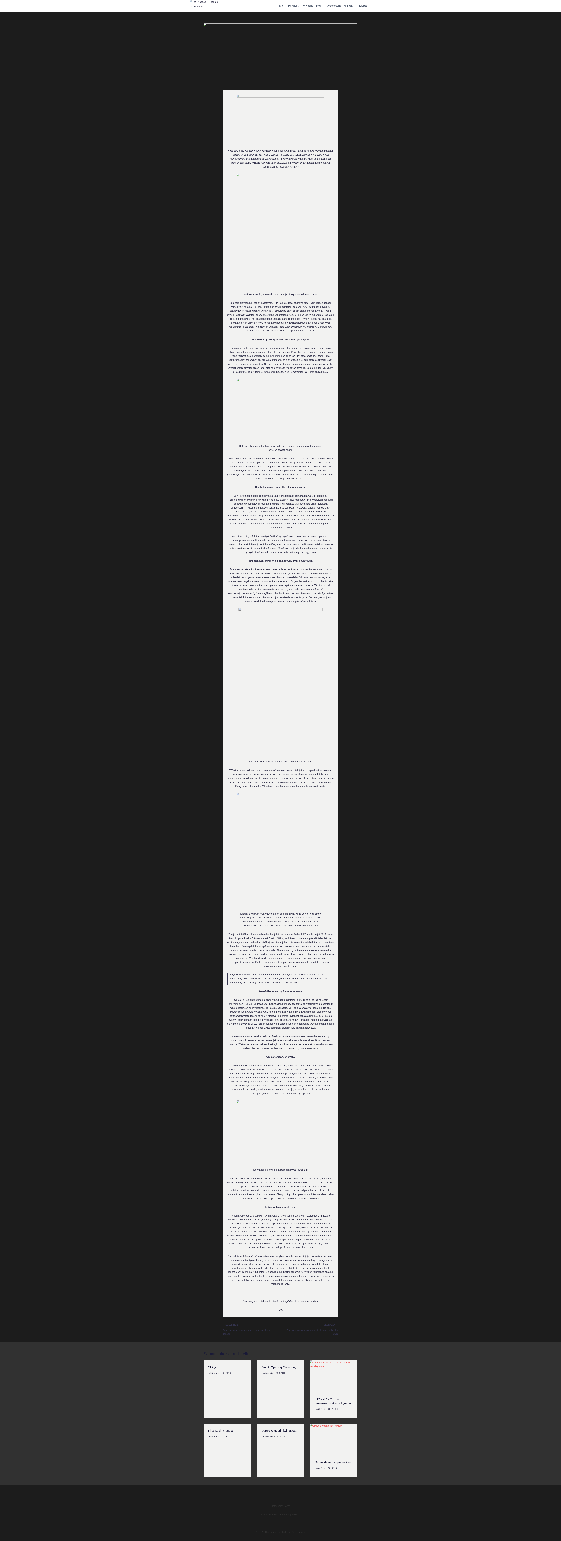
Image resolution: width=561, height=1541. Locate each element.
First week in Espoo (221, 1430)
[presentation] (333, 1376)
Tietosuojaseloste (280, 1506)
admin (217, 1373)
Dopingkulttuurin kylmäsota (279, 1430)
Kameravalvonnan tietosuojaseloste (280, 1514)
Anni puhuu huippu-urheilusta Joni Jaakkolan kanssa (247, 1329)
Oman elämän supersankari (333, 1462)
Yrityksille (307, 5)
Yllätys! (213, 1367)
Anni (323, 1409)
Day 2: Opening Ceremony (279, 1367)
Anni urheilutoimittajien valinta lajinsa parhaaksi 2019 (312, 1329)
